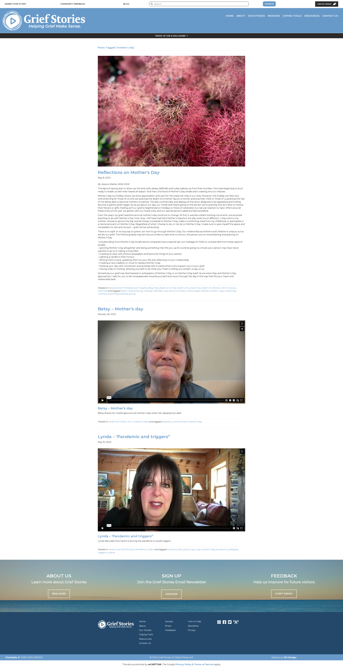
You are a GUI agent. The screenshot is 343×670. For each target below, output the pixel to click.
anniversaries (180, 421)
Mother (204, 291)
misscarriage (193, 291)
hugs (191, 549)
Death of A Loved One (188, 288)
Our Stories (145, 630)
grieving (138, 291)
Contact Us (145, 643)
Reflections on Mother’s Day (129, 172)
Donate (169, 621)
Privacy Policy (184, 664)
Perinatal (102, 291)
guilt (185, 549)
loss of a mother (176, 291)
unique (111, 552)
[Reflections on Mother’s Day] (171, 111)
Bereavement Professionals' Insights (127, 288)
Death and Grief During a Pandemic (127, 549)
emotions (172, 549)
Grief (130, 291)
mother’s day (216, 291)
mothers (102, 294)
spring (131, 294)
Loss (165, 291)
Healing (148, 291)
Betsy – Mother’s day (120, 308)
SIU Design (290, 657)
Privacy (192, 630)
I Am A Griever (228, 288)
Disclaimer (193, 626)
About (142, 626)
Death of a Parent (210, 288)
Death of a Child (167, 288)
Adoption (167, 421)
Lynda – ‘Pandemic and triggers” (134, 436)
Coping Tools (146, 634)
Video (145, 421)
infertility (157, 291)
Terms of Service (204, 664)
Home (142, 621)
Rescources (145, 639)
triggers (102, 552)
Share (168, 626)
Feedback (170, 630)
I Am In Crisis (194, 621)
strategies (233, 549)
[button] (171, 594)
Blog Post (153, 288)
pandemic (221, 549)
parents (123, 294)
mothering (230, 291)
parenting (113, 294)
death (124, 291)
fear (180, 549)
